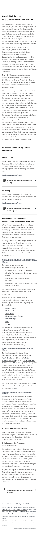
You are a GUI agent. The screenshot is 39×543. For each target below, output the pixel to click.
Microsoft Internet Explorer (14, 316)
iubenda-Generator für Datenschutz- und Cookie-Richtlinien (18, 508)
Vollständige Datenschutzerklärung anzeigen (25, 528)
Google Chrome (10, 308)
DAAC (14, 363)
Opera (7, 324)
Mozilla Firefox (10, 311)
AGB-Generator (13, 512)
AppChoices (14, 388)
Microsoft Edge (10, 319)
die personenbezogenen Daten (21, 514)
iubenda (21, 512)
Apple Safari (9, 313)
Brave (7, 321)
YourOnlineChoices (8, 358)
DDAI (25, 363)
